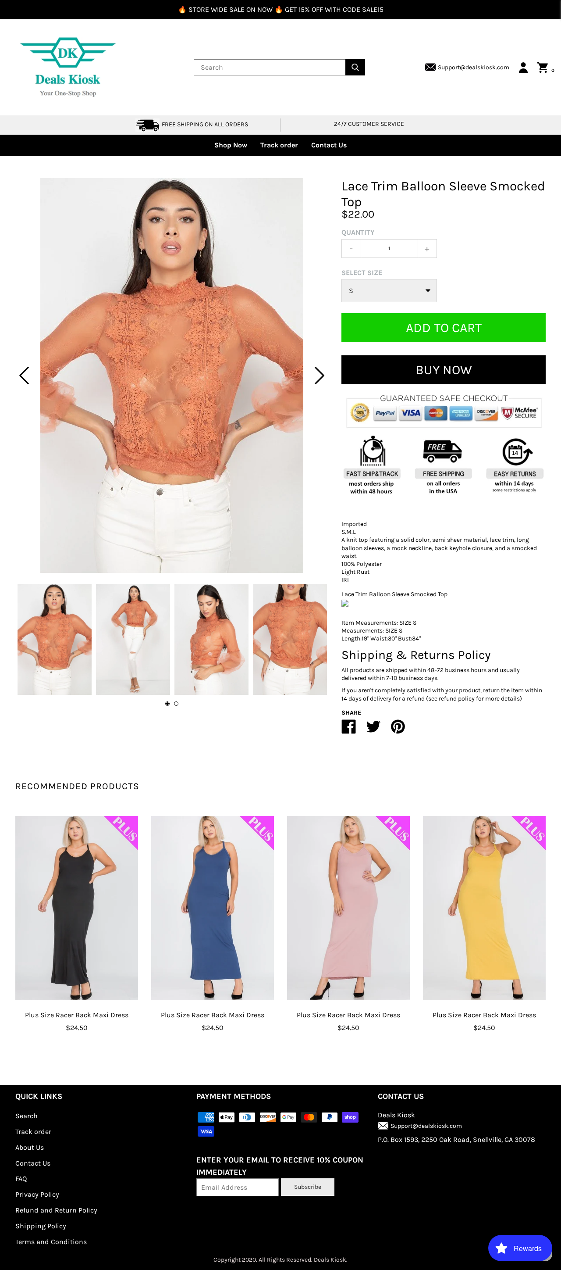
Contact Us (329, 145)
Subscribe (307, 1187)
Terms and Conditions (51, 1242)
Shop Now (230, 145)
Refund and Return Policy (56, 1210)
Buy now (443, 370)
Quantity (358, 232)
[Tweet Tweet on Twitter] (373, 730)
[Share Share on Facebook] (348, 730)
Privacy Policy (37, 1194)
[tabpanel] (171, 375)
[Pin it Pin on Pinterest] (398, 730)
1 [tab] (167, 703)
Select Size (361, 272)
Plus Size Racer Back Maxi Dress (76, 1015)
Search (26, 1116)
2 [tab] (176, 703)
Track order (279, 145)
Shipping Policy (40, 1226)
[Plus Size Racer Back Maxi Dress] (76, 908)
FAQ (21, 1178)
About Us (29, 1147)
